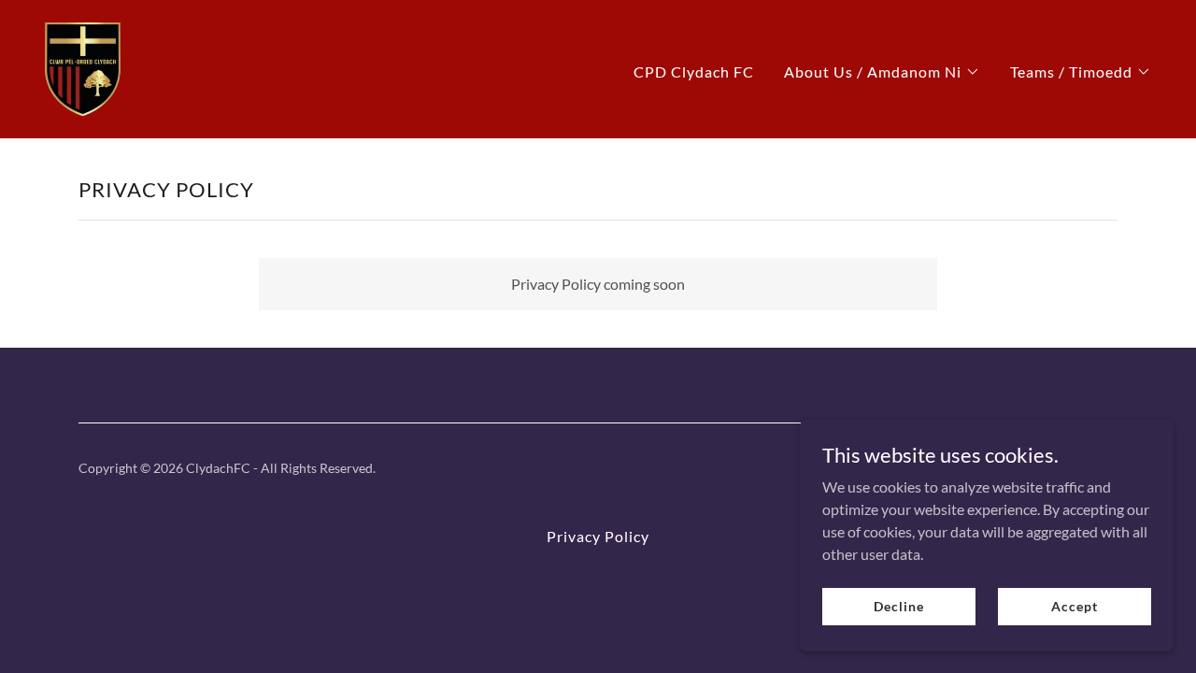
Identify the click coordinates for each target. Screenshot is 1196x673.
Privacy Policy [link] (598, 536)
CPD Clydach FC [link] (694, 71)
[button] (882, 72)
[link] (83, 67)
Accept (1074, 606)
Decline (898, 606)
